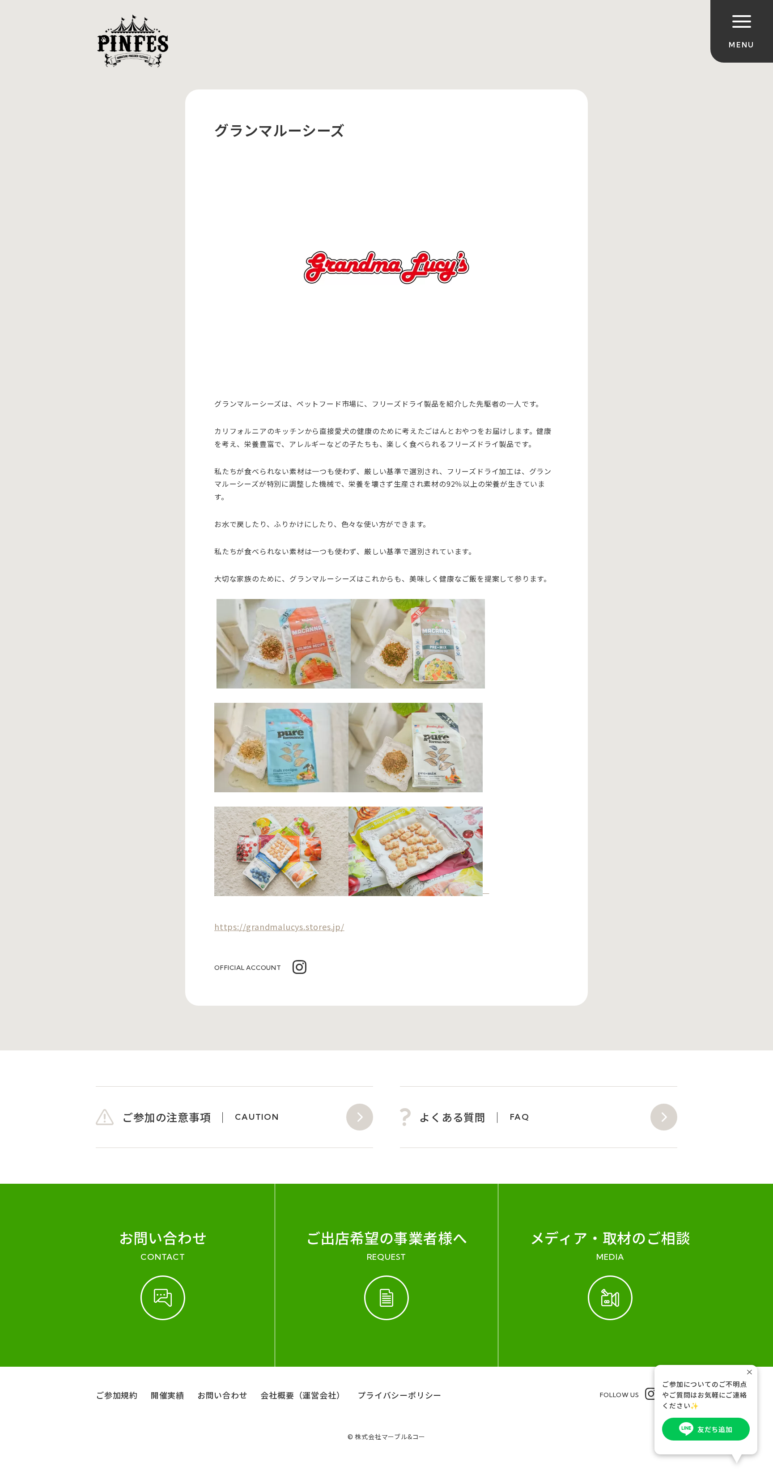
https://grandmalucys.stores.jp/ (279, 926)
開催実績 (167, 1395)
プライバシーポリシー (399, 1395)
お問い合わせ (222, 1395)
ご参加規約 (117, 1395)
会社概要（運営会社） (302, 1395)
